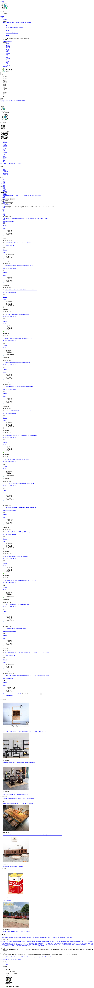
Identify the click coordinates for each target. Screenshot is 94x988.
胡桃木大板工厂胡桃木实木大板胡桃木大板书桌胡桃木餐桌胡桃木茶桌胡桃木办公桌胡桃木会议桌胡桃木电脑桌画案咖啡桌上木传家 (32, 835)
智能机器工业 (68, 937)
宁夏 (4, 219)
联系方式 (7, 957)
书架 (14, 100)
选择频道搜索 (4, 76)
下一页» (19, 693)
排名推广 (8, 33)
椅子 (29, 195)
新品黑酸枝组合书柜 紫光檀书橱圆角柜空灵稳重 (15, 628)
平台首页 (5, 19)
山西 (4, 187)
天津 (4, 183)
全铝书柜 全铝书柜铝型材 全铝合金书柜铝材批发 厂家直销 (18, 242)
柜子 (15, 163)
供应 (4, 190)
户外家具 (33, 937)
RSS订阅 (53, 957)
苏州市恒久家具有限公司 (8, 221)
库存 (4, 196)
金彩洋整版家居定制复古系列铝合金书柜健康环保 (32, 945)
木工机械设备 (62, 937)
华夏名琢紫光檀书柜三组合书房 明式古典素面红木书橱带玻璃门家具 (20, 580)
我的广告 (9, 41)
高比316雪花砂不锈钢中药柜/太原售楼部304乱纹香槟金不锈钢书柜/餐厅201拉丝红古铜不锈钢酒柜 (27, 652)
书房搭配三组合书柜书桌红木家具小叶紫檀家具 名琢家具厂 (18, 531)
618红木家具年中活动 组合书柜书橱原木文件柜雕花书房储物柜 (19, 386)
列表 (9, 204)
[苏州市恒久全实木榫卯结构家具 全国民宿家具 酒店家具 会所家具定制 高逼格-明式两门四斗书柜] (16, 726)
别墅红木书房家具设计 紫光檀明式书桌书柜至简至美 (16, 556)
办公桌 (5, 100)
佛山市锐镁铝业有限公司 (8, 245)
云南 (4, 213)
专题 (7, 59)
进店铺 (4, 228)
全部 (4, 188)
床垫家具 (46, 937)
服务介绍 (8, 27)
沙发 (10, 100)
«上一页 (3, 693)
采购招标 (8, 46)
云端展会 (8, 53)
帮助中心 (8, 65)
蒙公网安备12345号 (17, 959)
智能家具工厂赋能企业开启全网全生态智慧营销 (17, 22)
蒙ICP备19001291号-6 (5, 959)
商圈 (7, 62)
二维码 (2, 16)
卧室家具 (11, 937)
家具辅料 (50, 937)
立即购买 (5, 250)
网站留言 (44, 957)
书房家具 (16, 937)
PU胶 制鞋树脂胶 (7, 900)
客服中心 (5, 66)
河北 (4, 186)
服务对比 (12, 27)
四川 (4, 210)
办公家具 (11, 163)
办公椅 (39, 195)
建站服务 (16, 27)
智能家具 (20, 100)
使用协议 (12, 957)
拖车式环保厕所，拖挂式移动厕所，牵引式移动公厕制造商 (16, 931)
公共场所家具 (56, 937)
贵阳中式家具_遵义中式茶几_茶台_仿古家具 (13, 866)
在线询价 (5, 225)
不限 (4, 169)
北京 (4, 181)
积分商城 (12, 33)
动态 (7, 63)
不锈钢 (16, 100)
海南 (4, 209)
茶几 (12, 100)
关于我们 (3, 957)
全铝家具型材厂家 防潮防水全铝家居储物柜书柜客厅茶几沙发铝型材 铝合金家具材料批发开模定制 (27, 675)
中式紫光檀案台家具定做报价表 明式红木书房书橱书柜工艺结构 (19, 265)
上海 (4, 182)
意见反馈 (16, 33)
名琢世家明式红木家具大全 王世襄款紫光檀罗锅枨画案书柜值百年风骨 (21, 290)
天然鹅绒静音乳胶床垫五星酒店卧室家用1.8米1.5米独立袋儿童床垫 (18, 803)
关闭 (2, 209)
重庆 (4, 185)
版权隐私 (21, 957)
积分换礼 (39, 957)
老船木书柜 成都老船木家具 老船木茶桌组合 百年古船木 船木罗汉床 (48, 944)
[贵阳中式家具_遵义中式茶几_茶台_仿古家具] (16, 861)
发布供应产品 (4, 695)
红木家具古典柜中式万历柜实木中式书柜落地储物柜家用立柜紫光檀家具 (21, 435)
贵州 (4, 211)
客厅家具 (7, 937)
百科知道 (8, 58)
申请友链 (58, 957)
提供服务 (5, 191)
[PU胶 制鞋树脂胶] (16, 895)
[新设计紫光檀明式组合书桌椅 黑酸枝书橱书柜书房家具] (16, 789)
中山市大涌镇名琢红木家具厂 (9, 268)
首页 (4, 141)
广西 (4, 207)
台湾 (4, 222)
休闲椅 (33, 195)
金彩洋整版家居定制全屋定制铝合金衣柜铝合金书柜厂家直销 (78, 944)
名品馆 (7, 50)
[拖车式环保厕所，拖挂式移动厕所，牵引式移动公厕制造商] (16, 927)
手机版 (2, 1)
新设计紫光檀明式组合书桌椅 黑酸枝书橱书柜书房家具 (17, 459)
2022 (2, 100)
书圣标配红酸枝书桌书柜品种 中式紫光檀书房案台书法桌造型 (18, 338)
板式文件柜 (5, 173)
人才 (7, 55)
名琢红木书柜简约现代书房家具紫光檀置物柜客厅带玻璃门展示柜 (19, 483)
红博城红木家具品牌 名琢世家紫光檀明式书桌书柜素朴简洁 (18, 411)
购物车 (2, 17)
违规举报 (49, 957)
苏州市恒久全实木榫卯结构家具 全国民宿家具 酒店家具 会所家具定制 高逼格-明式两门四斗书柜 (26, 218)
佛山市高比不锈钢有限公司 (9, 655)
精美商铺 (21, 27)
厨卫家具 (24, 937)
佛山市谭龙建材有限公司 (8, 678)
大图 (7, 204)
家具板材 (42, 937)
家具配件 (37, 937)
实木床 (36, 195)
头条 (7, 54)
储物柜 (23, 100)
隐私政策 (16, 957)
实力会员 (8, 47)
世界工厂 (8, 45)
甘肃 (4, 217)
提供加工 (5, 194)
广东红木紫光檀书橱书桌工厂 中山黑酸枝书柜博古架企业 (17, 604)
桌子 (31, 195)
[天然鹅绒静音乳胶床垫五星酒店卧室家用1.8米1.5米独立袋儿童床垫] (18, 798)
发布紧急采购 (10, 695)
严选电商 (8, 43)
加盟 (7, 51)
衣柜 (8, 100)
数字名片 (8, 49)
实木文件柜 (5, 171)
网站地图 (26, 957)
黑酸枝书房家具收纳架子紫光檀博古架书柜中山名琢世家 (17, 362)
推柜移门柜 (5, 174)
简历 (7, 57)
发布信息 (3, 101)
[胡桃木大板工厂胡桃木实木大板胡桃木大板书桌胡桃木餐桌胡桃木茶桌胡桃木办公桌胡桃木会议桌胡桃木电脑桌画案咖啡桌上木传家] (16, 830)
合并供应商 (3, 204)
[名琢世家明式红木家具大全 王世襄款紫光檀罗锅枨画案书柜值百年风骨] (16, 758)
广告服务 (5, 41)
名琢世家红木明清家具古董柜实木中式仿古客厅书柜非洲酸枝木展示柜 (20, 507)
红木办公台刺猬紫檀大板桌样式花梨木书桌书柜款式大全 (17, 314)
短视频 (7, 61)
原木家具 (29, 937)
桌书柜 (19, 163)
